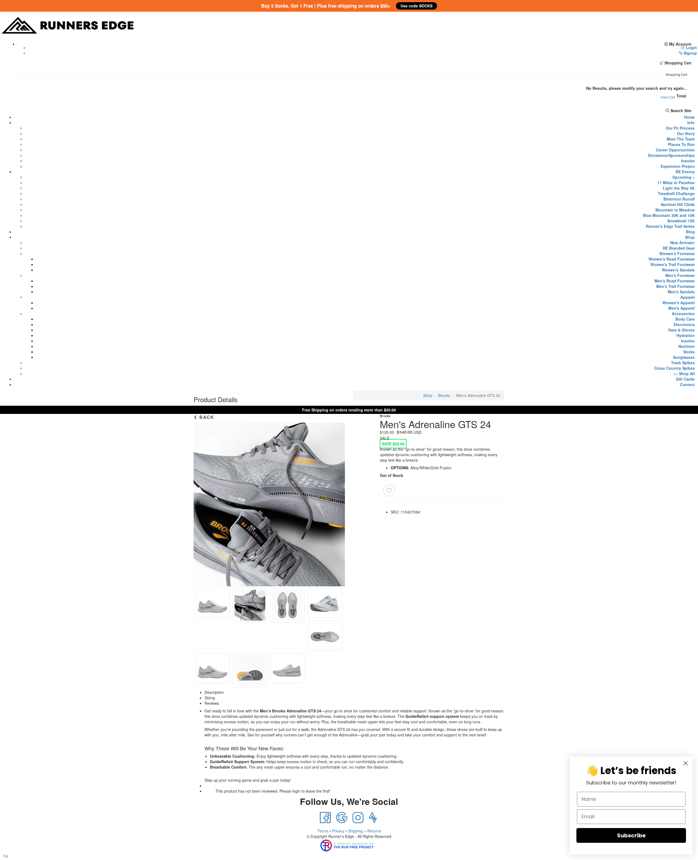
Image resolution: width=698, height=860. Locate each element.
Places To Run (681, 144)
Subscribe (631, 835)
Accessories (683, 313)
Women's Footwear (677, 253)
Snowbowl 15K (681, 220)
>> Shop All (684, 373)
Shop (690, 237)
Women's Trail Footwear (672, 264)
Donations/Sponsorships (671, 155)
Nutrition (686, 346)
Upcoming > (683, 177)
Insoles (688, 160)
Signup (689, 53)
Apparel (687, 297)
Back (206, 417)
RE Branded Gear (679, 248)
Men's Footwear (680, 275)
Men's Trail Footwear (675, 286)
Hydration (685, 335)
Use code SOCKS (416, 5)
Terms (322, 831)
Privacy (338, 831)
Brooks (444, 395)
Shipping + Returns (364, 831)
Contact (687, 384)
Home (689, 117)
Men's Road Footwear (674, 280)
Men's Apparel (681, 308)
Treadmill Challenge (676, 193)
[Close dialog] (685, 763)
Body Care (685, 319)
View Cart (667, 97)
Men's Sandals (681, 291)
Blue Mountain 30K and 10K (669, 215)
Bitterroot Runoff (679, 199)
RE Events (685, 171)
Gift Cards (685, 379)
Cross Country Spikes (674, 368)
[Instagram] (358, 818)
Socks (689, 351)
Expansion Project (678, 166)
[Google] (341, 818)
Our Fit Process (680, 128)
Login (691, 47)
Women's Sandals (678, 270)
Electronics (684, 324)
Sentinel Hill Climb (678, 204)
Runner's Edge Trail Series (670, 226)
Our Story (686, 133)
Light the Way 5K (679, 188)
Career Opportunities (675, 150)
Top (5, 855)
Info (691, 122)
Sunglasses (684, 357)
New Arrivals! (682, 242)
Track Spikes (683, 362)
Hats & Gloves (681, 330)
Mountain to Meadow (675, 210)
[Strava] (373, 818)
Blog (690, 231)
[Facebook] (325, 818)
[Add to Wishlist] (389, 491)
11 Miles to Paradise (676, 182)
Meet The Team (681, 139)
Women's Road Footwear (671, 259)
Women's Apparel (678, 302)
